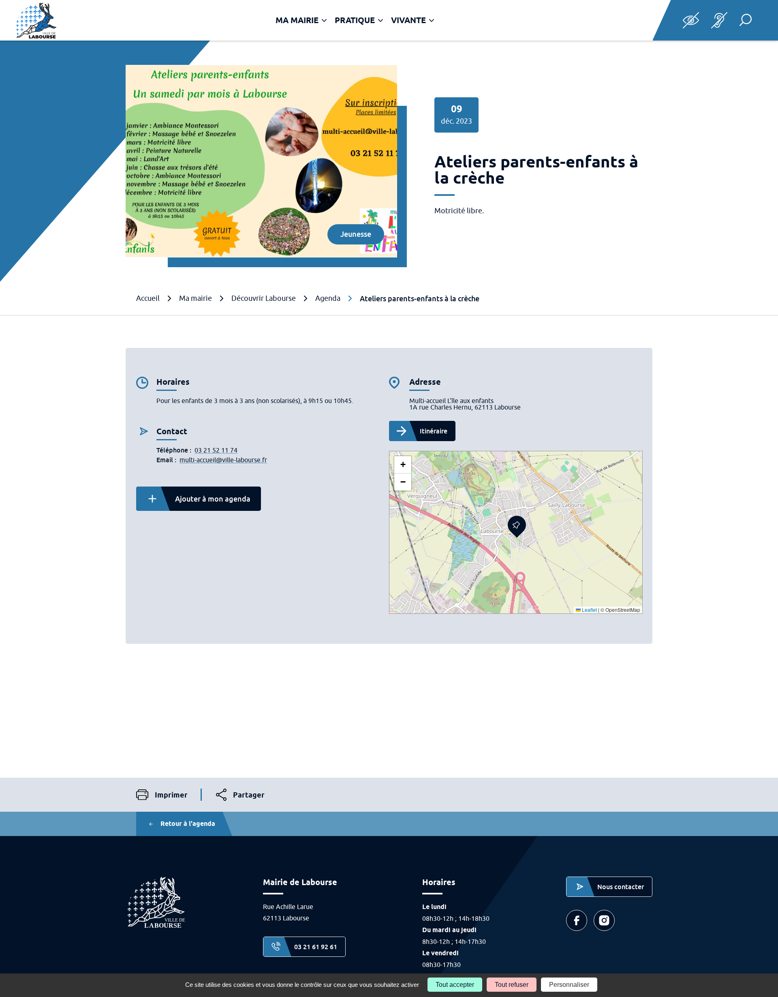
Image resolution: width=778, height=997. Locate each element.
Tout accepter (455, 984)
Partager (240, 796)
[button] (746, 20)
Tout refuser (511, 984)
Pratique (355, 20)
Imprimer (162, 795)
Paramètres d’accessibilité (691, 20)
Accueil (148, 298)
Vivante (408, 20)
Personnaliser (569, 984)
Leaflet (589, 609)
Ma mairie (297, 20)
